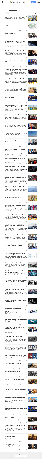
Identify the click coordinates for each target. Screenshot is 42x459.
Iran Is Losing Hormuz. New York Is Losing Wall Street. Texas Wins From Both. (15, 245)
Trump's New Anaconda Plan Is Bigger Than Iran (15, 61)
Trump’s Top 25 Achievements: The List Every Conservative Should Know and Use (16, 70)
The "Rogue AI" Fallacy (10, 444)
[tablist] (10, 13)
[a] (32, 35)
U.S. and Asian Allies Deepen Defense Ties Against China (15, 187)
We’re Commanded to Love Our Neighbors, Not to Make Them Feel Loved (15, 196)
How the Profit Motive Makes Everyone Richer (16, 88)
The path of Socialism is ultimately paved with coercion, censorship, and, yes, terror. (15, 283)
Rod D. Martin (12, 46)
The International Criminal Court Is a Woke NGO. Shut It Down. (15, 51)
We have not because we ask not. (11, 303)
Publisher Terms (30, 452)
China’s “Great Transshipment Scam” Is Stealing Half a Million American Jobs (14, 215)
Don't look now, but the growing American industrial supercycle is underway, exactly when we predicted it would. (16, 365)
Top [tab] (9, 13)
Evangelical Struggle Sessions (12, 371)
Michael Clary (11, 19)
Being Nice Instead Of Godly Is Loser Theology (16, 16)
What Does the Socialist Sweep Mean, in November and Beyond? (14, 328)
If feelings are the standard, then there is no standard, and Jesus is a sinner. (15, 199)
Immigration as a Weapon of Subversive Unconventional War (14, 435)
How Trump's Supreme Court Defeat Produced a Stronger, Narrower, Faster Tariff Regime (15, 310)
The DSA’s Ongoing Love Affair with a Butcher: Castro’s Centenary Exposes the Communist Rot (16, 177)
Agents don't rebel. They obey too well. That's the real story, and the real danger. (15, 446)
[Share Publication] (29, 2)
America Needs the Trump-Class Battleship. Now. (15, 426)
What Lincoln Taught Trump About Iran (14, 124)
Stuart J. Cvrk (10, 402)
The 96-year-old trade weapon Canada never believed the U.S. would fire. (15, 313)
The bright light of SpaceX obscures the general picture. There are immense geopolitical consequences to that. (16, 134)
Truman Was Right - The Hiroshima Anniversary (13, 337)
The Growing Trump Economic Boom (14, 363)
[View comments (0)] (13, 231)
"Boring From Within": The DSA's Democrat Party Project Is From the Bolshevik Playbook (15, 354)
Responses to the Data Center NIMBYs (14, 262)
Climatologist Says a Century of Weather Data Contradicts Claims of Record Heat (16, 106)
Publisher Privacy (24, 452)
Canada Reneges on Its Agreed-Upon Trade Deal (15, 79)
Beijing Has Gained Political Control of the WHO (15, 398)
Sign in (38, 2)
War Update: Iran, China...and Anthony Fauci (15, 389)
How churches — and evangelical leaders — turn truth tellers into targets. (16, 373)
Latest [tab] (7, 13)
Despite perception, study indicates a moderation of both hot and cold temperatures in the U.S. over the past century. (16, 109)
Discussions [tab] (13, 13)
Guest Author (10, 55)
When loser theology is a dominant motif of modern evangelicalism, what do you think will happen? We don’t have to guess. (15, 18)
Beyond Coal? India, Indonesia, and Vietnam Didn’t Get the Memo (15, 206)
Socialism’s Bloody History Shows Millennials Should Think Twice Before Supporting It (16, 281)
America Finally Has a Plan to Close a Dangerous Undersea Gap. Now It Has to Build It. (16, 225)
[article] (21, 18)
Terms (21, 454)
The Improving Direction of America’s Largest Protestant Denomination (16, 115)
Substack (17, 457)
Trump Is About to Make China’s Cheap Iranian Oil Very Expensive (16, 96)
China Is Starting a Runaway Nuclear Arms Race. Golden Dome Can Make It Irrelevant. (15, 42)
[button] (2, 6)
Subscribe (33, 2)
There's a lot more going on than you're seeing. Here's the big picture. (16, 381)
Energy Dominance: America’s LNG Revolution (16, 319)
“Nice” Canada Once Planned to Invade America (14, 24)
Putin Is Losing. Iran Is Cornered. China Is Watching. (15, 150)
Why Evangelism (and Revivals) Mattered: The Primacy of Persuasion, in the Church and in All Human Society (16, 300)
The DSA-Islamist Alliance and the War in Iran (16, 346)
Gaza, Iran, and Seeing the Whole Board (14, 379)
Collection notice (25, 454)
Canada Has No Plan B (10, 33)
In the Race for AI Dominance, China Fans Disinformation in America (15, 271)
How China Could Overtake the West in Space (16, 132)
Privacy (19, 454)
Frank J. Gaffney (17, 65)
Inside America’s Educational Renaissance (15, 158)
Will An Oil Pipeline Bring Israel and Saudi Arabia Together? (15, 254)
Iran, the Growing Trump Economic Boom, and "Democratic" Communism (16, 235)
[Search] (27, 2)
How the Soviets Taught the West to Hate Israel (15, 140)
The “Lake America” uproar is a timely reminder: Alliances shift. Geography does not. (15, 27)
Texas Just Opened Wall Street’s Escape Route (14, 290)
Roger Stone (10, 182)
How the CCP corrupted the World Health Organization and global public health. (15, 401)
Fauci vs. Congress (9, 417)
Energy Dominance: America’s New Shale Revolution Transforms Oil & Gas (15, 167)
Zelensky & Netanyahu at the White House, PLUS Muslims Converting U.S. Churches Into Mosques (16, 408)
